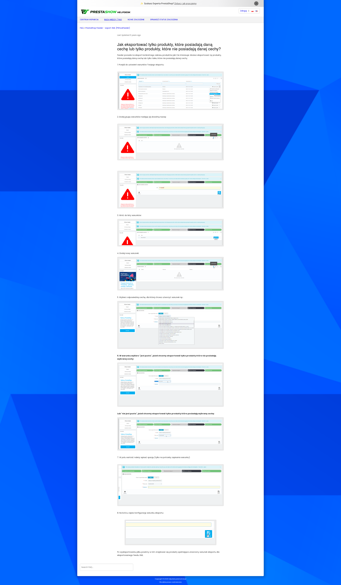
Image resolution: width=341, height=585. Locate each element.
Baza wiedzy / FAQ (113, 19)
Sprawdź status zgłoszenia (164, 19)
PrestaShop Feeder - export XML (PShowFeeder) (108, 28)
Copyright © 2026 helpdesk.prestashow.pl (170, 579)
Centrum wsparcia (89, 19)
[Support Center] (105, 11)
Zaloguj (243, 11)
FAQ (82, 28)
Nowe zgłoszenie (136, 19)
